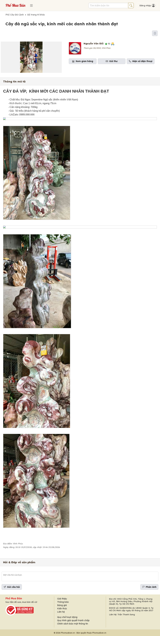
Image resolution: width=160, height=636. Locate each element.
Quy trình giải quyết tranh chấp (73, 620)
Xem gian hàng (84, 61)
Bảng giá (62, 605)
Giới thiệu (62, 598)
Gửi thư (113, 61)
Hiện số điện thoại (142, 61)
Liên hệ (61, 611)
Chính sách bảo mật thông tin (72, 623)
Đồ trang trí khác (36, 14)
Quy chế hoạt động (67, 617)
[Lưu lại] (155, 33)
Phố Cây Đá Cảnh (14, 14)
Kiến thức (62, 608)
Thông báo (63, 602)
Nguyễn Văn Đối (94, 43)
